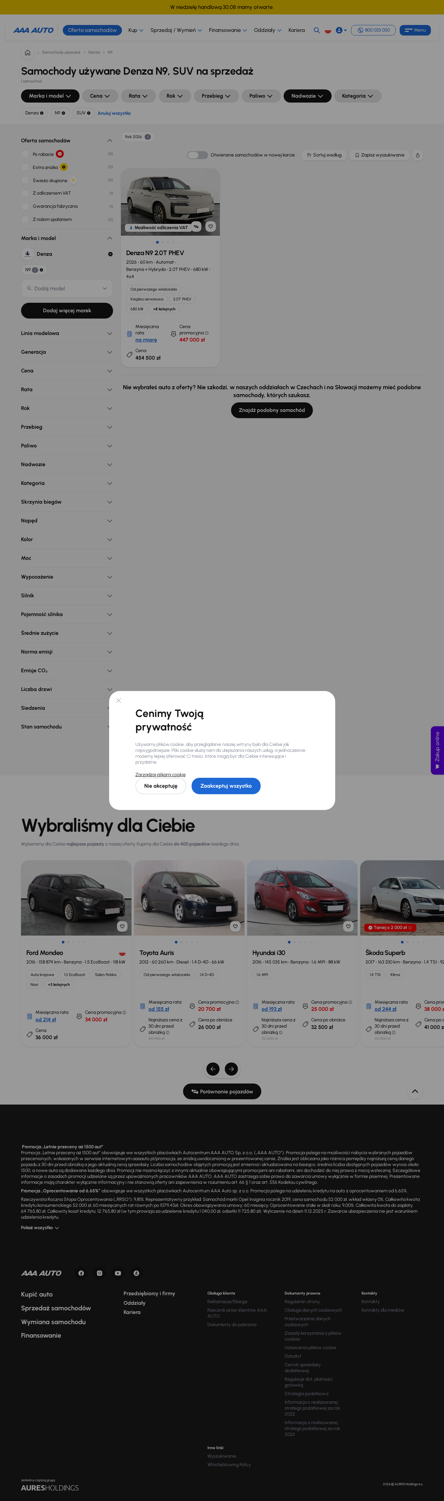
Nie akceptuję (160, 786)
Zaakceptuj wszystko (226, 786)
